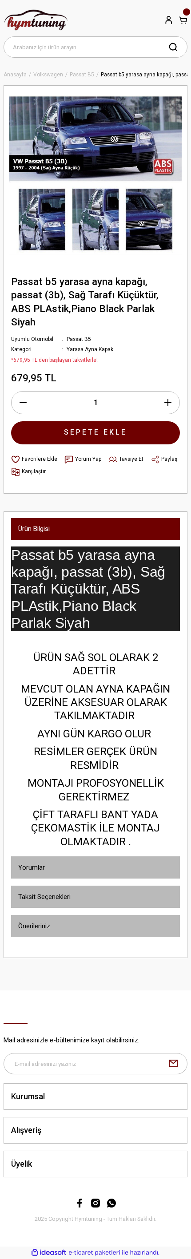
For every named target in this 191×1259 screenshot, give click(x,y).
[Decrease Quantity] (23, 403)
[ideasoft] (49, 1253)
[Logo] (36, 20)
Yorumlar (31, 867)
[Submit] (173, 1063)
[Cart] (183, 20)
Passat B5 (79, 339)
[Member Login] (168, 20)
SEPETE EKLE (95, 432)
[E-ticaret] (94, 1252)
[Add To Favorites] (34, 459)
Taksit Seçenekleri (44, 897)
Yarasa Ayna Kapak (90, 349)
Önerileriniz (34, 926)
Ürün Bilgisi (34, 529)
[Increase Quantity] (167, 403)
